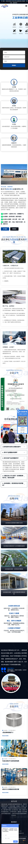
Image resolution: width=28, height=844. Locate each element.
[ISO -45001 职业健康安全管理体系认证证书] (14, 395)
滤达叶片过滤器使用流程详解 (10, 789)
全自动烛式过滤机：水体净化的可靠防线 (14, 569)
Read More (5, 735)
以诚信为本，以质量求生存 (10, 265)
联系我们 (14, 228)
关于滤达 (5, 228)
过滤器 (14, 87)
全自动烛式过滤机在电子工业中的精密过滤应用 (14, 546)
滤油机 (14, 105)
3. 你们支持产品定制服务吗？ (10, 458)
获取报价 (14, 65)
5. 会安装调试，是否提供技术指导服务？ (12, 484)
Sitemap (22, 842)
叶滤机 (14, 124)
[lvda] (4, 5)
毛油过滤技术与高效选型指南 (10, 761)
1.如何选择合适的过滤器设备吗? (11, 446)
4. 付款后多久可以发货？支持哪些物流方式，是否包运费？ (12, 476)
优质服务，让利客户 (8, 347)
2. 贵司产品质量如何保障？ (10, 452)
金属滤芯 (14, 143)
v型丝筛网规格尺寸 (7, 732)
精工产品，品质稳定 (8, 306)
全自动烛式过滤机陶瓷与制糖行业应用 (14, 522)
